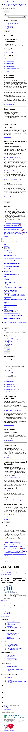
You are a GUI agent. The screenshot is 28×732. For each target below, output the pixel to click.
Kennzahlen (9, 677)
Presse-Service (10, 660)
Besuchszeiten (10, 26)
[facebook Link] (5, 700)
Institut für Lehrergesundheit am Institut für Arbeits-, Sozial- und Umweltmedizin (15, 5)
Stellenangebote (10, 27)
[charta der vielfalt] (9, 730)
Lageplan (9, 671)
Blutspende (9, 28)
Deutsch (8, 349)
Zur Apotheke (7, 198)
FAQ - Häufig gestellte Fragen (17, 294)
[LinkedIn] (5, 692)
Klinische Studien (11, 634)
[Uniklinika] (14, 718)
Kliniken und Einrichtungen (13, 622)
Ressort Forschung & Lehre (13, 638)
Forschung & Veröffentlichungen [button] (11, 310)
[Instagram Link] (5, 697)
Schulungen (6, 307)
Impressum (6, 323)
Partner (5, 309)
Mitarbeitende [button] (7, 247)
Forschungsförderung (12, 635)
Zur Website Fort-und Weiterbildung (12, 179)
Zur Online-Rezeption (9, 104)
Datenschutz (6, 707)
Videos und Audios (11, 658)
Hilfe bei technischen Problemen (17, 295)
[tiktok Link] (5, 702)
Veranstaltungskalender (12, 666)
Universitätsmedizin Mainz (10, 1)
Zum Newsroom (7, 137)
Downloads (6, 321)
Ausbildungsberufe (11, 646)
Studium (9, 637)
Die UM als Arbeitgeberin (13, 644)
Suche (5, 14)
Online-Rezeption (11, 624)
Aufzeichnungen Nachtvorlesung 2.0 (15, 669)
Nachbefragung (13, 291)
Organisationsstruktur (12, 679)
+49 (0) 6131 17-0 (10, 52)
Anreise (5, 58)
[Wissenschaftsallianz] (14, 723)
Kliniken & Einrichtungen (13, 23)
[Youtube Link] (5, 695)
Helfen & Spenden (11, 683)
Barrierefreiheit (7, 709)
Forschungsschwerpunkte (13, 633)
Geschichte (9, 680)
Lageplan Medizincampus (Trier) (11, 68)
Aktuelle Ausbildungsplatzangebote (15, 648)
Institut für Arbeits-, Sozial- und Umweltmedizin (15, 322)
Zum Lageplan (4, 600)
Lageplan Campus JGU (9, 66)
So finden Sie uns (5, 616)
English (8, 350)
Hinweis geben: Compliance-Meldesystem (17, 681)
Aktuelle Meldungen (11, 655)
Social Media (10, 656)
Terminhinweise (10, 667)
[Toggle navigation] (16, 241)
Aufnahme (9, 626)
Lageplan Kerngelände (9, 61)
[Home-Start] (5, 244)
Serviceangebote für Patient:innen (14, 627)
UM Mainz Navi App (9, 71)
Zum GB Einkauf (8, 196)
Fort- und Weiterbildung (12, 649)
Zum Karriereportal (8, 120)
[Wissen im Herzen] (9, 728)
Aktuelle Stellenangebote (12, 645)
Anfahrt (8, 24)
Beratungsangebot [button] (8, 271)
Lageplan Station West (9, 63)
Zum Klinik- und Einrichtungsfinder (12, 90)
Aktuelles (6, 246)
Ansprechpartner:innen (12, 659)
